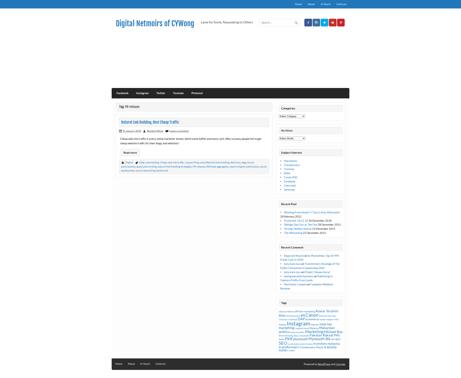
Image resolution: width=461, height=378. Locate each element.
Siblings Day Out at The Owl (300, 224)
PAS (337, 335)
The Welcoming (293, 232)
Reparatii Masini (294, 255)
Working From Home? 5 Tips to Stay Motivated (311, 212)
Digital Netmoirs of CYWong (155, 23)
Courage (340, 364)
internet (315, 324)
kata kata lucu (292, 263)
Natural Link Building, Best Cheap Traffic (150, 122)
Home (298, 4)
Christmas (283, 319)
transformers (289, 347)
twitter (283, 350)
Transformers (292, 165)
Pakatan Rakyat (322, 335)
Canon (312, 315)
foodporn (330, 319)
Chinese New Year (327, 315)
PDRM (282, 339)
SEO (283, 343)
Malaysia (314, 328)
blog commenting (149, 162)
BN (303, 315)
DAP (301, 319)
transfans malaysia (327, 343)
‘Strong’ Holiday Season (298, 228)
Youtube (178, 93)
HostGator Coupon (295, 284)
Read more (130, 152)
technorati (162, 170)
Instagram (142, 93)
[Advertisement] (230, 61)
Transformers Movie (311, 347)
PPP (333, 339)
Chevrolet (290, 185)
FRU (336, 319)
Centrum (341, 4)
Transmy (289, 169)
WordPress (324, 364)
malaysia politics (297, 332)
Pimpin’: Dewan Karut (317, 272)
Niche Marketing (286, 335)
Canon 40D (290, 177)
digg (243, 162)
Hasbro (282, 324)
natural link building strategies (175, 166)
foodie (322, 319)
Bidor (287, 173)
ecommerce (312, 319)
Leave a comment (179, 130)
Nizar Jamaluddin (301, 335)
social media (293, 344)
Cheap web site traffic (172, 162)
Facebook (122, 93)
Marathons (290, 160)
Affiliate (290, 311)
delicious (235, 162)
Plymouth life (319, 339)
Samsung (289, 189)
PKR (289, 338)
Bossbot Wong (155, 130)
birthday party (293, 315)
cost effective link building (214, 162)
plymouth (300, 339)
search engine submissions (244, 166)
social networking (145, 170)
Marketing (314, 331)
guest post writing (147, 166)
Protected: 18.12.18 (296, 220)
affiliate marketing (304, 311)
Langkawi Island (302, 328)
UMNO (291, 350)
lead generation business (298, 276)
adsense (282, 311)
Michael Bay (333, 331)
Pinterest (197, 93)
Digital (129, 162)
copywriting (192, 162)
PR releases (199, 166)
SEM (337, 339)
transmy (330, 347)
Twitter (160, 93)
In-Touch (325, 4)
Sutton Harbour (306, 344)
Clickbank (292, 319)
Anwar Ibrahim (326, 311)
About (311, 4)
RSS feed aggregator (218, 166)
